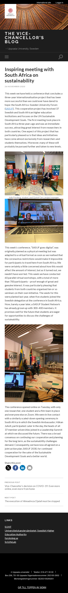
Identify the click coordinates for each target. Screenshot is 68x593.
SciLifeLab (10, 541)
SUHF (8, 526)
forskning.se (11, 538)
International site (44, 2)
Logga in (59, 2)
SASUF (9, 108)
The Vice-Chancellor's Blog (24, 37)
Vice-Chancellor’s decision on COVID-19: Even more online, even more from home (32, 485)
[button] (8, 468)
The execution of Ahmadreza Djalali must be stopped (32, 500)
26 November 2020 (15, 86)
